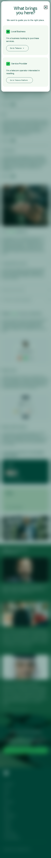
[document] (25, 429)
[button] (45, 7)
